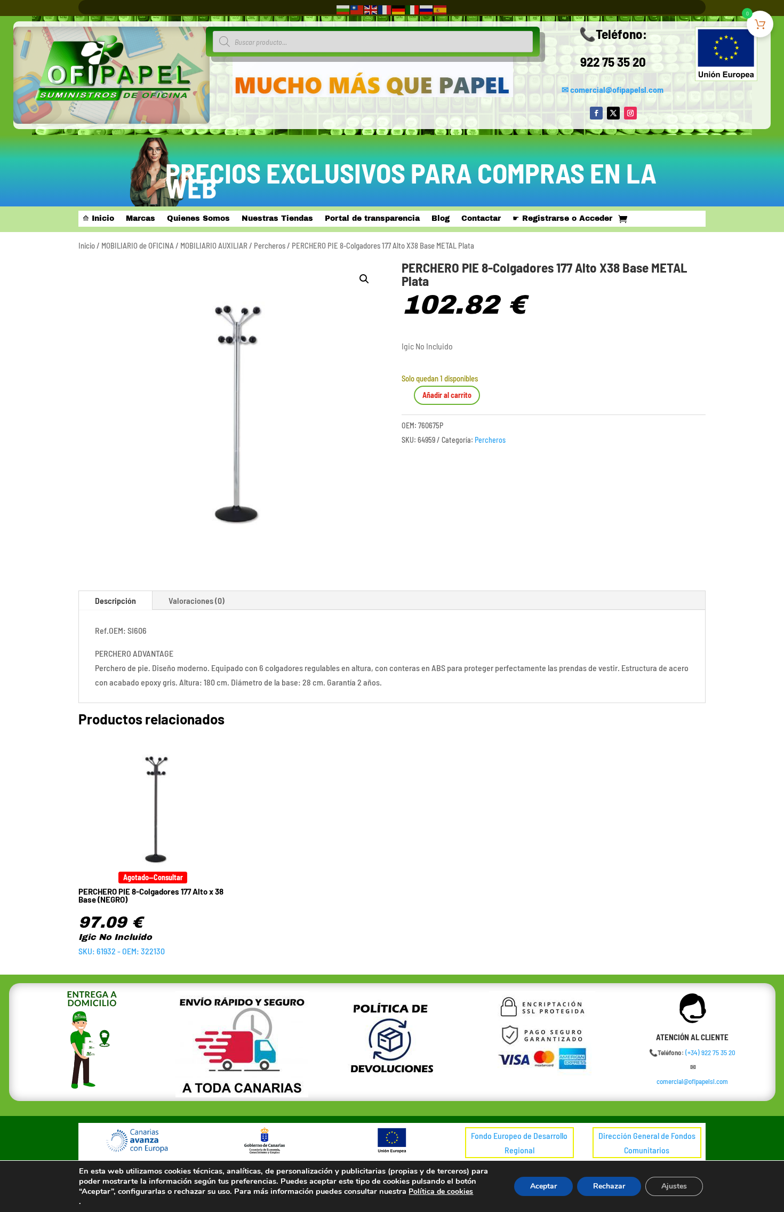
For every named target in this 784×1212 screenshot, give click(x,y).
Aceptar (543, 1186)
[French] (385, 9)
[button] (364, 279)
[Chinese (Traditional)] (357, 9)
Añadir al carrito (446, 395)
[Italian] (413, 9)
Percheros (269, 245)
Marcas (140, 218)
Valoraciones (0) (197, 600)
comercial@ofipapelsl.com (616, 89)
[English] (371, 9)
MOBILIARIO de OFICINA (137, 245)
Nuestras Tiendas (277, 218)
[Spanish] (440, 9)
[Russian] (427, 9)
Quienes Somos (198, 218)
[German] (399, 9)
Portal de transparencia (372, 218)
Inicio (86, 245)
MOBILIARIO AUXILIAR (213, 245)
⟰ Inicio (98, 218)
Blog (440, 218)
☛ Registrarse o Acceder (562, 218)
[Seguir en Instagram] (630, 113)
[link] (710, 1052)
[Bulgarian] (343, 9)
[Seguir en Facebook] (596, 113)
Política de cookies (441, 1191)
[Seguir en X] (613, 113)
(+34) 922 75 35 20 (710, 1052)
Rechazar (609, 1186)
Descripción (115, 600)
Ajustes (674, 1186)
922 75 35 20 (613, 61)
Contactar (481, 218)
